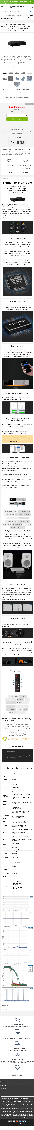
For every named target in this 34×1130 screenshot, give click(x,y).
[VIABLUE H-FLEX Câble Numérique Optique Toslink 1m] (9, 160)
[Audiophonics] (17, 6)
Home (2, 15)
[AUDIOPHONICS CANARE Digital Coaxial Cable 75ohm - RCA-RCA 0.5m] (25, 160)
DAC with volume (19, 15)
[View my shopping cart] (32, 7)
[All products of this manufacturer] (32, 27)
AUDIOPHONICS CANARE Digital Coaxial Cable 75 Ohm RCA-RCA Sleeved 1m (25, 167)
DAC (13, 15)
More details (17, 67)
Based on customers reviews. (22, 89)
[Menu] (2, 7)
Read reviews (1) (17, 93)
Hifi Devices (8, 15)
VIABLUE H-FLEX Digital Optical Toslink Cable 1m (9, 166)
